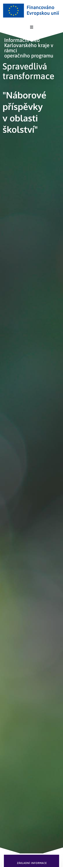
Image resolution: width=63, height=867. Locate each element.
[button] (31, 27)
